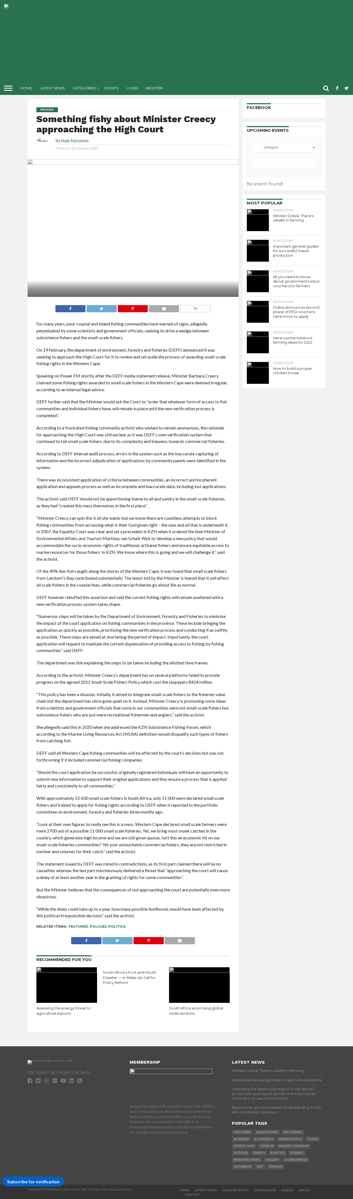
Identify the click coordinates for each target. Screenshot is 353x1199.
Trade (312, 1139)
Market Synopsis (294, 1146)
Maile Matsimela (75, 140)
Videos (287, 1190)
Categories (84, 88)
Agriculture (267, 1132)
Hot (260, 1166)
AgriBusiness (295, 1160)
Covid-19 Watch (235, 1190)
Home (26, 88)
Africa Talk (244, 1146)
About (304, 1190)
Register (154, 88)
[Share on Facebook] (70, 307)
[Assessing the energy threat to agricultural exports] (66, 970)
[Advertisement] (222, 42)
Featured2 (292, 1132)
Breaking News (247, 1160)
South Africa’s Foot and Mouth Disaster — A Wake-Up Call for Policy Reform (129, 977)
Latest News (52, 88)
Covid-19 (267, 1146)
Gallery (272, 1160)
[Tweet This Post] (101, 307)
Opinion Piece (290, 1139)
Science (296, 1153)
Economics (263, 1139)
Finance (275, 1166)
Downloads (265, 1190)
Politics (116, 926)
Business (241, 1139)
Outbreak (243, 1166)
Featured (78, 926)
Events (112, 88)
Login (132, 88)
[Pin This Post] (132, 307)
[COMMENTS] (195, 307)
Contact (192, 1195)
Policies (98, 926)
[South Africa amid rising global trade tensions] (199, 970)
